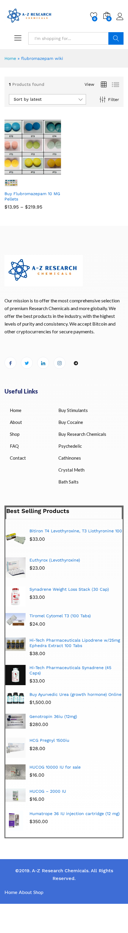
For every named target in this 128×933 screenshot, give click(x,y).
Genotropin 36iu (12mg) (53, 716)
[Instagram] (59, 363)
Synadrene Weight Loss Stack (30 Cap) (69, 589)
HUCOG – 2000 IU (47, 791)
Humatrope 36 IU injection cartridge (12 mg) (74, 813)
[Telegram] (76, 363)
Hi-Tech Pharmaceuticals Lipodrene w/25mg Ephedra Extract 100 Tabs (74, 643)
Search (116, 38)
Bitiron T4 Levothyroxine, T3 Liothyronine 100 (75, 530)
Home (10, 58)
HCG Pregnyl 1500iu (49, 740)
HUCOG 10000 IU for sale (55, 767)
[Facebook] (10, 363)
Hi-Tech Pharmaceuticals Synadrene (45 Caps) (70, 670)
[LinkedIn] (43, 363)
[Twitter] (27, 363)
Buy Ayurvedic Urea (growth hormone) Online (75, 694)
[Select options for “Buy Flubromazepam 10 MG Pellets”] (18, 172)
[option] (64, 569)
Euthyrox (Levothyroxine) (54, 560)
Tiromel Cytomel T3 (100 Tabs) (60, 615)
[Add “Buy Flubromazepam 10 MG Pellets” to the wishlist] (45, 172)
